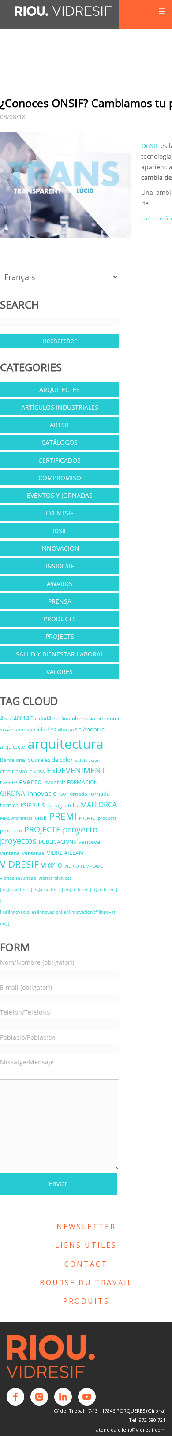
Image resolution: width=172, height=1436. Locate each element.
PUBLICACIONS (57, 842)
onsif (41, 817)
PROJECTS (59, 636)
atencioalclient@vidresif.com (130, 1429)
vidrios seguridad (18, 878)
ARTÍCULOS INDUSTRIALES (59, 407)
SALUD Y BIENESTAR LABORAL (60, 654)
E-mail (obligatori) (26, 987)
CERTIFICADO (13, 771)
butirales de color (50, 760)
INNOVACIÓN (59, 548)
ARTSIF (60, 425)
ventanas (33, 853)
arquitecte (12, 746)
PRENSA (59, 601)
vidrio (51, 864)
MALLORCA (99, 804)
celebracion (87, 760)
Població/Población (28, 1037)
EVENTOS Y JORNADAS (60, 495)
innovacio (42, 793)
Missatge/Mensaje (27, 1062)
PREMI (63, 816)
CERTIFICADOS (59, 460)
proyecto (80, 829)
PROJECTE (42, 829)
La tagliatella (63, 805)
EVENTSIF (59, 513)
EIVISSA (37, 771)
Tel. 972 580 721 (147, 1420)
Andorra (94, 729)
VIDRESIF (19, 864)
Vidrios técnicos (55, 878)
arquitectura (65, 744)
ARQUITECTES (59, 389)
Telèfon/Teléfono (25, 1012)
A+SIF (75, 730)
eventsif (54, 782)
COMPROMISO (59, 478)
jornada (77, 794)
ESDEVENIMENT (76, 770)
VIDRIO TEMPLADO (84, 866)
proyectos (18, 840)
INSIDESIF (59, 566)
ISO (62, 794)
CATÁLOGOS (59, 442)
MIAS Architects (16, 818)
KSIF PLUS (33, 805)
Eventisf (8, 783)
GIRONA (12, 793)
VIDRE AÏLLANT (66, 853)
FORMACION (82, 782)
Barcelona (12, 760)
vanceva (89, 842)
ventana (10, 853)
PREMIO (87, 818)
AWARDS (59, 583)
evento (30, 782)
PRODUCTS (60, 619)
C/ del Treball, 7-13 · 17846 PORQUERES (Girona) (109, 1410)
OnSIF (149, 146)
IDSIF (59, 530)
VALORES (59, 672)
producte (107, 818)
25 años (59, 730)
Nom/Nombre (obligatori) (37, 962)
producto (11, 830)
